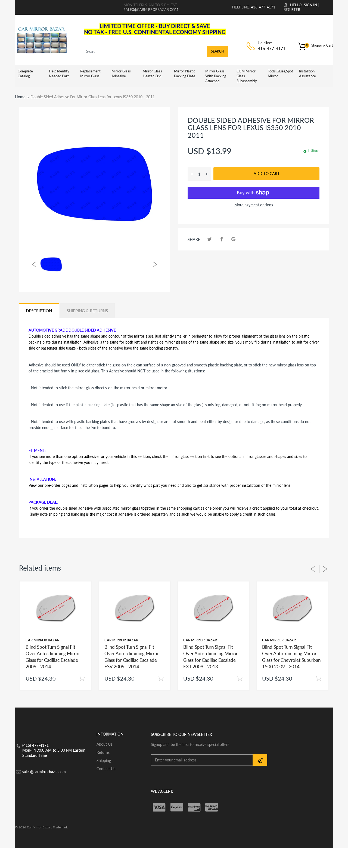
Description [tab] (39, 310)
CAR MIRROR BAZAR (42, 640)
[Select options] (81, 678)
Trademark (60, 827)
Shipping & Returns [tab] (87, 310)
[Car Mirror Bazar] (42, 39)
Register (292, 9)
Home (20, 96)
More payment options (253, 205)
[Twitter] (209, 239)
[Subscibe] (260, 760)
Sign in (310, 5)
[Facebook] (221, 239)
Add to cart (266, 173)
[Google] (233, 239)
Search (217, 51)
